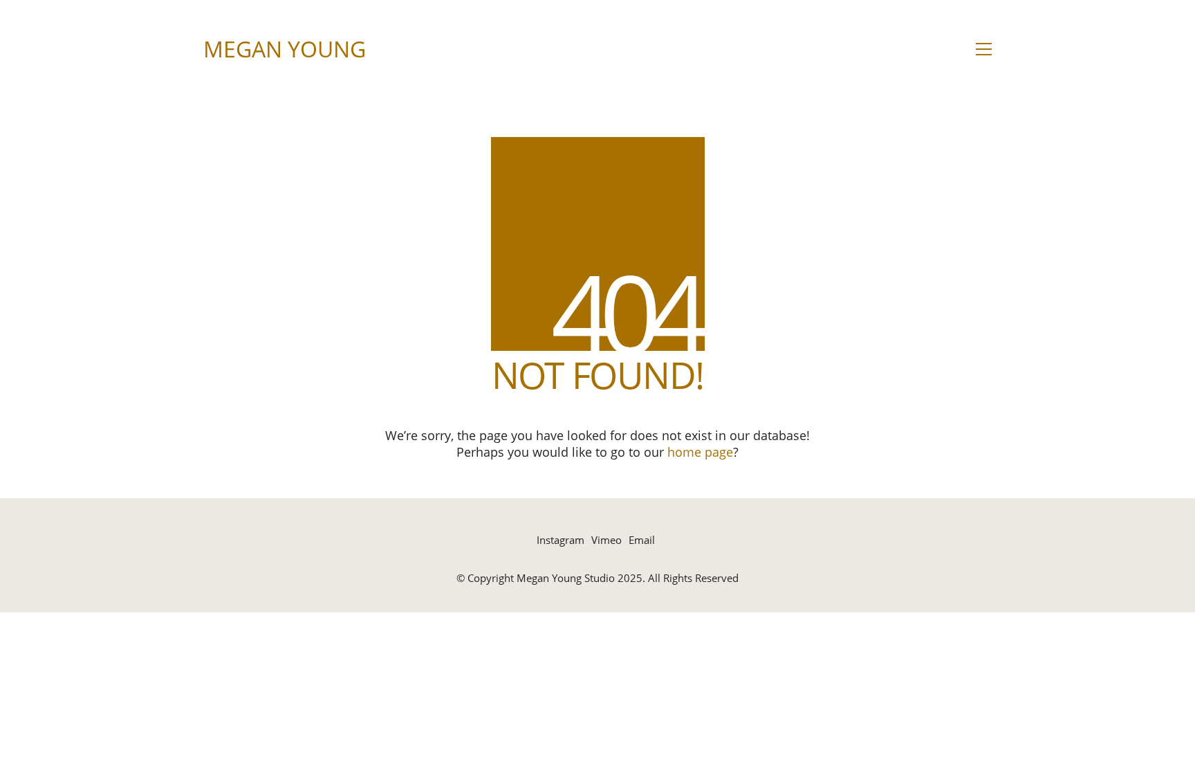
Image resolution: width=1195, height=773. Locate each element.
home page (700, 452)
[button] (984, 49)
